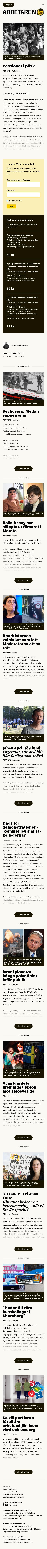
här (22, 857)
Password (11, 190)
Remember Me (15, 201)
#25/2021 (6, 71)
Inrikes (15, 536)
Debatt (15, 1321)
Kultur (14, 1096)
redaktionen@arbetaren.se (13, 1497)
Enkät (14, 1435)
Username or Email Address (18, 180)
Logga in (8, 5)
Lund (38, 857)
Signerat (15, 1214)
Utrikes (15, 985)
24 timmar (21, 872)
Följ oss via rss (11, 1505)
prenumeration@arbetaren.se (18, 1532)
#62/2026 (7, 536)
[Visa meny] (43, 5)
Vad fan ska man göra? (13, 840)
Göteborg (6, 860)
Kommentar (17, 760)
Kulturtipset (16, 71)
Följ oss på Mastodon (13, 1502)
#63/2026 (7, 420)
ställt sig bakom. (30, 888)
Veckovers (16, 420)
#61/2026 (7, 985)
